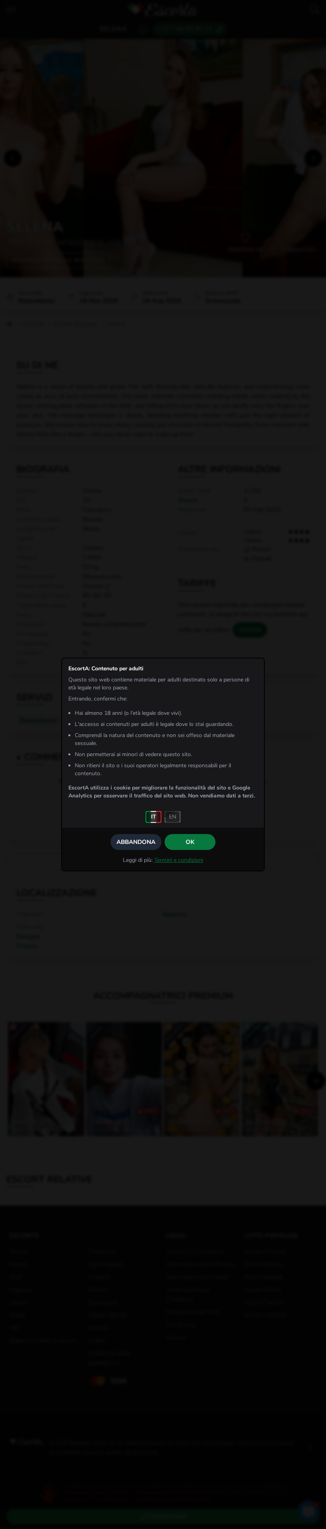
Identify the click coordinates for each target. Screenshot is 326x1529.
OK (190, 842)
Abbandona (135, 842)
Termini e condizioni (178, 860)
